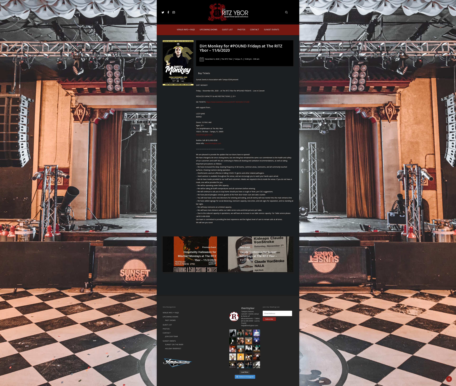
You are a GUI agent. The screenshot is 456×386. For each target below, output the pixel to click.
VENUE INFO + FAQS (171, 313)
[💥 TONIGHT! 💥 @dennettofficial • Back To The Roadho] (248, 341)
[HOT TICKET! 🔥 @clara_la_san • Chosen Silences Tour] (232, 332)
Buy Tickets (204, 73)
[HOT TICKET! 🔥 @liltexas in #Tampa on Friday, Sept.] (256, 364)
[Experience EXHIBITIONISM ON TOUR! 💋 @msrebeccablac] (232, 356)
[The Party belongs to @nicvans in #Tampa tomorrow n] (240, 341)
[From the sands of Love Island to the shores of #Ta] (248, 356)
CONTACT (167, 333)
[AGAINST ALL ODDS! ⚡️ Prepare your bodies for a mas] (240, 364)
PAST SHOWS (170, 320)
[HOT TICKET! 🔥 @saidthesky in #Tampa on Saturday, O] (240, 356)
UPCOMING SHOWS (170, 317)
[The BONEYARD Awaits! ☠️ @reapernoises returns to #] (232, 341)
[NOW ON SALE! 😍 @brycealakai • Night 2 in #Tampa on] (256, 341)
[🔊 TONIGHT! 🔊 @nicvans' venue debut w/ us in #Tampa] (256, 332)
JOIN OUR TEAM (171, 336)
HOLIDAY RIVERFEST (173, 348)
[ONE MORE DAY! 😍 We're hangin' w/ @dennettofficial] (240, 348)
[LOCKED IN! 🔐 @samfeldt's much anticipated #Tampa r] (248, 364)
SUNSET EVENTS (169, 341)
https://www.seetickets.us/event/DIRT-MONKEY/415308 (227, 102)
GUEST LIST (167, 325)
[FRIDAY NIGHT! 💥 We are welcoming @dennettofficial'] (232, 364)
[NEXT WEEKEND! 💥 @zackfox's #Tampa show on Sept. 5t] (240, 332)
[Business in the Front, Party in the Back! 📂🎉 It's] (256, 356)
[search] (286, 12)
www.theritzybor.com (204, 135)
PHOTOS (166, 329)
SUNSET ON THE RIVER (174, 344)
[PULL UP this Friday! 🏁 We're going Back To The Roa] (256, 348)
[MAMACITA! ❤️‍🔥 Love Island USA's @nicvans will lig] (232, 348)
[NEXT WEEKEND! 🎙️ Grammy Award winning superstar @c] (248, 332)
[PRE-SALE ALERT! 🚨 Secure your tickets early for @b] (248, 348)
